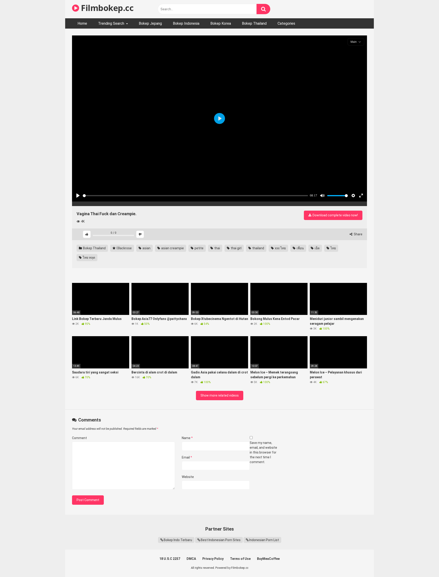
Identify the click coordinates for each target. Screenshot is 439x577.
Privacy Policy (213, 559)
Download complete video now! (335, 215)
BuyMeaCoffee (268, 559)
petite (198, 248)
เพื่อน (300, 248)
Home (82, 23)
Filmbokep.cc (106, 7)
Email (187, 457)
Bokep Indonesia (186, 23)
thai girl (235, 248)
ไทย (333, 248)
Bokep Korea (220, 23)
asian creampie (172, 248)
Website (188, 477)
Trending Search (111, 23)
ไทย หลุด (88, 257)
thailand (258, 248)
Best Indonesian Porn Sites (221, 540)
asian (146, 248)
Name (187, 438)
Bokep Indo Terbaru (178, 540)
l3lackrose (124, 248)
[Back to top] (424, 563)
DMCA (191, 559)
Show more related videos (220, 395)
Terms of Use (240, 559)
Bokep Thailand (254, 23)
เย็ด (317, 248)
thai (217, 248)
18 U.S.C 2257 (169, 559)
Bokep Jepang (150, 23)
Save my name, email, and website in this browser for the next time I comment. (263, 452)
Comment (79, 438)
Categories (286, 23)
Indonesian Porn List (264, 540)
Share (357, 234)
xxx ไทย (280, 248)
